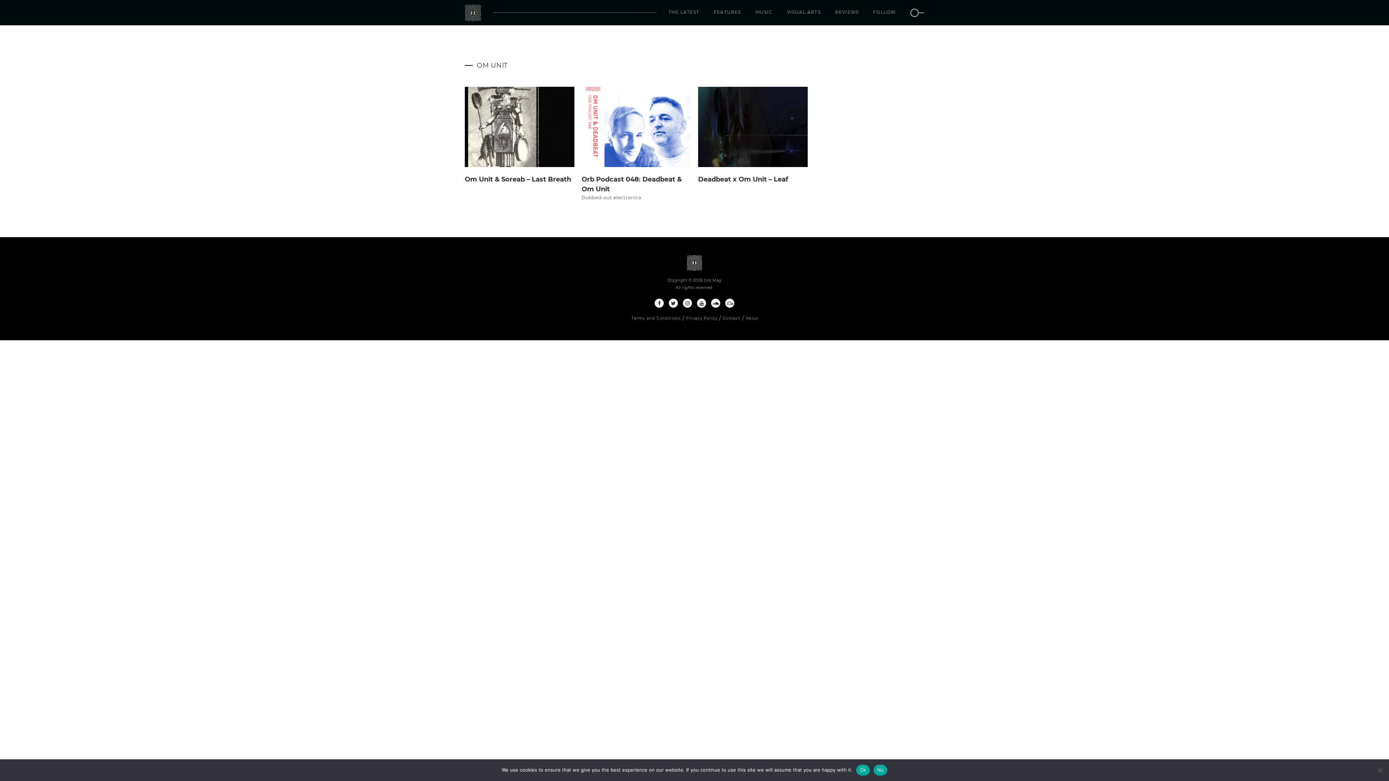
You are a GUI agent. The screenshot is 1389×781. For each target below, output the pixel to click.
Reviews (847, 12)
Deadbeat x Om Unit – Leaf (743, 179)
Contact (731, 318)
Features (727, 12)
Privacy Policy (701, 318)
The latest (683, 12)
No (880, 770)
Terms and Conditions (656, 318)
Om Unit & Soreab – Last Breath (518, 179)
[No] (1380, 770)
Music (764, 12)
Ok (863, 770)
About (752, 318)
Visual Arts (804, 12)
